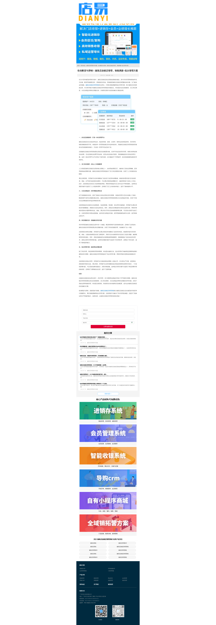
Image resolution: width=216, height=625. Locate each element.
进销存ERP (82, 568)
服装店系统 (93, 543)
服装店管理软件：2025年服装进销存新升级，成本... (93, 374)
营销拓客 (96, 580)
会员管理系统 (83, 570)
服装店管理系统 (123, 550)
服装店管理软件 (123, 543)
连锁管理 (110, 580)
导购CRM (82, 580)
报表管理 (124, 580)
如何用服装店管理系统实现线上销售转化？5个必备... (94, 383)
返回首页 (110, 584)
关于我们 (96, 584)
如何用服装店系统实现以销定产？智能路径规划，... (93, 337)
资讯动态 (83, 65)
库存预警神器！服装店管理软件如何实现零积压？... (93, 346)
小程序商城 (111, 570)
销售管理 (96, 578)
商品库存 (110, 578)
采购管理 (82, 578)
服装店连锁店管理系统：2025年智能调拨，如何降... (93, 365)
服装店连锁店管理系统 (92, 85)
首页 (78, 65)
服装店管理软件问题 (91, 65)
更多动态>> (108, 393)
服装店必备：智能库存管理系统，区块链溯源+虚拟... (94, 355)
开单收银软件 (111, 568)
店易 (109, 75)
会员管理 (124, 578)
